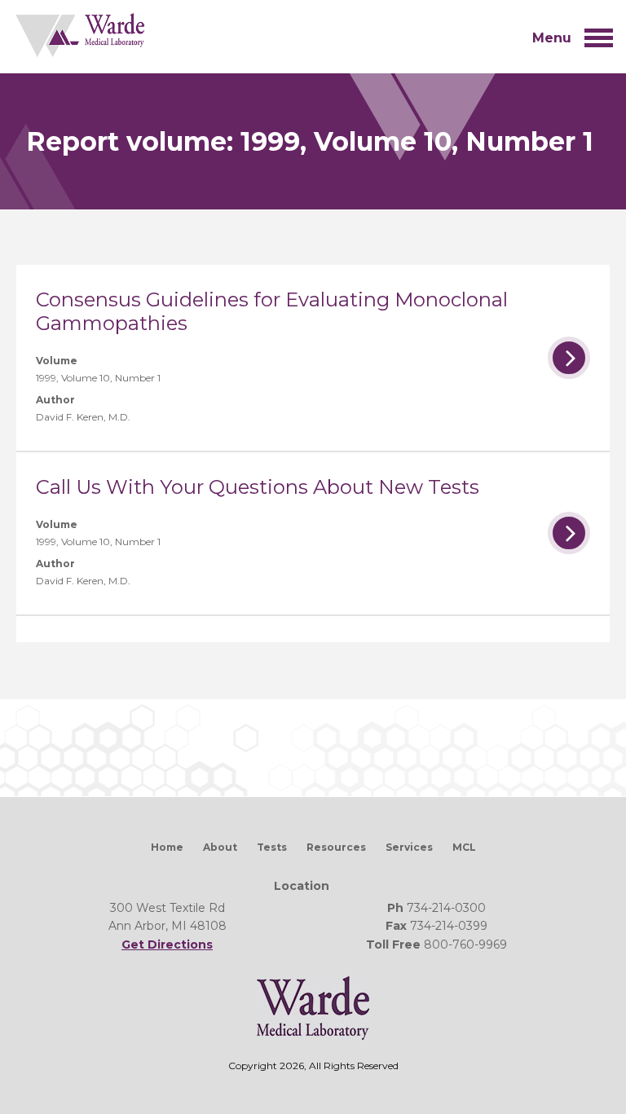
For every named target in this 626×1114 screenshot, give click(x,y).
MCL (464, 847)
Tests (272, 847)
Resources (336, 847)
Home (167, 847)
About (220, 847)
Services (409, 847)
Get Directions (167, 944)
